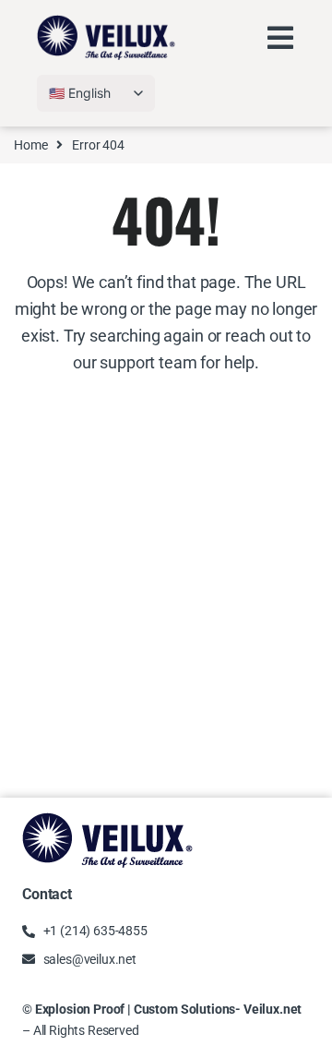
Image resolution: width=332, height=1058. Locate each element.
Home (30, 145)
